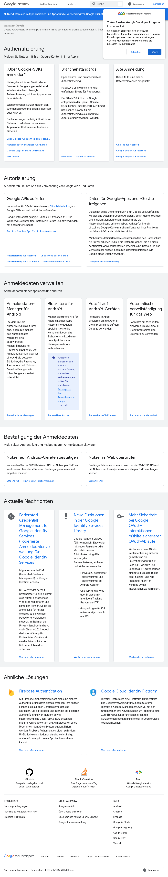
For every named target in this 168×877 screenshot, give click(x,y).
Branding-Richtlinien (14, 817)
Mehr (70, 3)
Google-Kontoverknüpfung (104, 261)
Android (117, 806)
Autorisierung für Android (21, 255)
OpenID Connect (85, 156)
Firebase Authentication (40, 691)
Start (155, 51)
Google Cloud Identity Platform (129, 691)
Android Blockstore (59, 415)
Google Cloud (120, 832)
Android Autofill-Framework (104, 415)
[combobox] (106, 4)
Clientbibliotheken (60, 206)
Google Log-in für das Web (131, 156)
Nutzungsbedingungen (16, 806)
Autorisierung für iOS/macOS (23, 261)
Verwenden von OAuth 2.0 (57, 261)
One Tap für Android (127, 144)
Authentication (48, 3)
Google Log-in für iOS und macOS (25, 150)
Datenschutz (37, 870)
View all (117, 843)
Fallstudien (13, 156)
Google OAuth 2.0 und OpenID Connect (78, 817)
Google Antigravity (122, 827)
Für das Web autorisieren (54, 255)
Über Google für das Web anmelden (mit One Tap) (29, 138)
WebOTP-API (96, 480)
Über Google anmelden (70, 811)
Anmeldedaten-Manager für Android (27, 144)
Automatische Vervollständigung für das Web (145, 415)
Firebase (117, 817)
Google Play (119, 838)
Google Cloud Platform (97, 856)
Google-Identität (67, 806)
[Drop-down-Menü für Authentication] (61, 4)
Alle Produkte (123, 856)
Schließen (136, 52)
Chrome (117, 811)
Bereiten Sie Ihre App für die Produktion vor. (32, 231)
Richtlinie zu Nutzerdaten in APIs (21, 811)
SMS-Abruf (13, 480)
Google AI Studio (121, 822)
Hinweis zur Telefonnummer (38, 480)
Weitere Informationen (32, 656)
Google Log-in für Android (131, 150)
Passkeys (66, 156)
